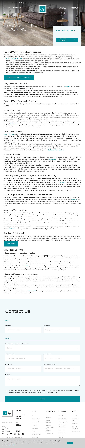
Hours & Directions (62, 8)
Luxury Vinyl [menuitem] (36, 419)
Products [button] (6, 8)
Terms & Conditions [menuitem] (75, 427)
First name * (8, 325)
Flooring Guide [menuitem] (63, 422)
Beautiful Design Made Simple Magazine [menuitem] (49, 428)
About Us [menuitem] (74, 416)
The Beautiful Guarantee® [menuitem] (63, 426)
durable (67, 86)
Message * (8, 374)
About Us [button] (6, 12)
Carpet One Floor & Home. (14, 437)
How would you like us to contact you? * (16, 343)
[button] (58, 13)
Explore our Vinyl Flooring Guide (19, 77)
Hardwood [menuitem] (35, 422)
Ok (70, 443)
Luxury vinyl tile (9, 134)
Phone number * (10, 354)
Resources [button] (17, 8)
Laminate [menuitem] (35, 428)
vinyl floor (63, 182)
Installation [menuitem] (62, 433)
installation (53, 159)
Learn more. (11, 445)
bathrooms (14, 123)
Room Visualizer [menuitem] (48, 416)
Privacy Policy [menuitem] (76, 431)
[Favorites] (61, 13)
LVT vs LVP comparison (56, 150)
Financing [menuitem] (35, 437)
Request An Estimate (75, 8)
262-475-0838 (28, 3)
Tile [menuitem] (33, 431)
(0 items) (64, 13)
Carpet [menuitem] (34, 425)
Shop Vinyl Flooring (62, 39)
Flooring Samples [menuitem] (48, 421)
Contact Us (11, 244)
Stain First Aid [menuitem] (63, 419)
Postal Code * (9, 364)
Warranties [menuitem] (62, 430)
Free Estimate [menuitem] (36, 434)
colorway (74, 199)
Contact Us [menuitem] (75, 423)
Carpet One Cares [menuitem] (75, 419)
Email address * (47, 354)
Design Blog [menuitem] (49, 433)
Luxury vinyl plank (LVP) (14, 59)
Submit (42, 399)
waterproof (31, 291)
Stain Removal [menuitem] (63, 416)
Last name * (46, 325)
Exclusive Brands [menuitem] (61, 436)
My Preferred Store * (49, 364)
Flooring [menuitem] (34, 416)
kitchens (26, 266)
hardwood (12, 229)
